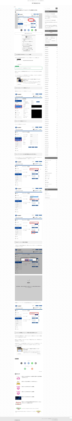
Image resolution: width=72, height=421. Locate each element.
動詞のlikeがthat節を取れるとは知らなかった (51, 23)
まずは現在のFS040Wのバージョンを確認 (28, 39)
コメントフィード (47, 195)
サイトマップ (46, 418)
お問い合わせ (49, 418)
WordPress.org (47, 197)
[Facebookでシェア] (25, 30)
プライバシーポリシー (55, 418)
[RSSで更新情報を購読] (32, 369)
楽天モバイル (17, 358)
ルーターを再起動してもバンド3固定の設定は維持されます (28, 50)
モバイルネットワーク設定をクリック (28, 42)
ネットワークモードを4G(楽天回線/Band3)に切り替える (27, 46)
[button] (36, 30)
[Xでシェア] (21, 30)
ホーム (43, 418)
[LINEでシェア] (32, 30)
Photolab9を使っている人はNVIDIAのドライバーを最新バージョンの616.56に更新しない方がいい (51, 17)
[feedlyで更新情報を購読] (25, 369)
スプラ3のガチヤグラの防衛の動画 (50, 20)
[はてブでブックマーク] (29, 30)
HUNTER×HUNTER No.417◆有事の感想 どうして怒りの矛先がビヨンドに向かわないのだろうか (51, 26)
